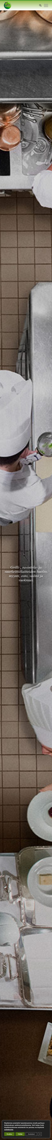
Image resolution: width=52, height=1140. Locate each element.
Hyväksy (9, 1134)
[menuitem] (39, 5)
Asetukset (31, 1134)
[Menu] (44, 5)
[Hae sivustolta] (39, 5)
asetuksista (8, 1130)
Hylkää (20, 1134)
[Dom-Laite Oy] (21, 5)
